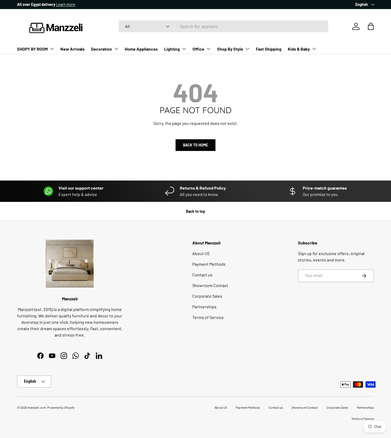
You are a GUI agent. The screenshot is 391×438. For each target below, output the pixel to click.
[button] (371, 26)
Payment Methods (209, 264)
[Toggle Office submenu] (208, 49)
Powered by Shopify (61, 407)
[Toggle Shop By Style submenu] (247, 49)
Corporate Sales (207, 295)
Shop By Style (230, 48)
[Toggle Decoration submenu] (116, 49)
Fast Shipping (268, 48)
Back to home (195, 145)
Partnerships (204, 306)
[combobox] (223, 26)
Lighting (172, 48)
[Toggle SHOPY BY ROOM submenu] (52, 49)
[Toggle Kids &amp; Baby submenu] (314, 49)
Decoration (101, 48)
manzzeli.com (36, 407)
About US (201, 253)
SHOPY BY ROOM (32, 48)
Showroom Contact (210, 285)
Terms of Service (208, 317)
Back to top (195, 211)
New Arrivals (72, 48)
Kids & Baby (299, 48)
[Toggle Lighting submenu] (184, 49)
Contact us (202, 274)
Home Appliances (141, 48)
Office (198, 48)
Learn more (65, 4)
